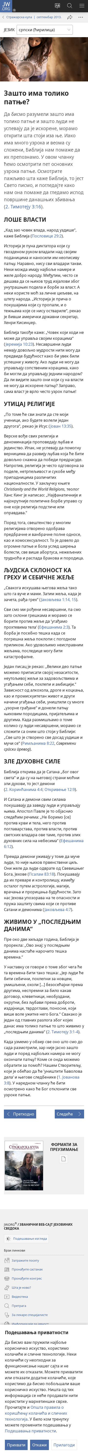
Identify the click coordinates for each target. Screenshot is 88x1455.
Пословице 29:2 (47, 236)
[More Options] (80, 17)
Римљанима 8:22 (38, 743)
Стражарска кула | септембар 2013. (33, 17)
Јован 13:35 (60, 426)
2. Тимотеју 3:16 (23, 206)
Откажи (39, 1445)
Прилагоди (64, 1445)
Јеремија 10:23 (19, 344)
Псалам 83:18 (41, 874)
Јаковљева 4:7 (57, 909)
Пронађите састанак (23, 1269)
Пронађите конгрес (23, 1279)
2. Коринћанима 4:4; (24, 789)
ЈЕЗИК (9, 29)
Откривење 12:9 (59, 789)
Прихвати (16, 1445)
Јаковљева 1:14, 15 (58, 599)
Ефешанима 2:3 (53, 627)
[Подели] (70, 17)
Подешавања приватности (30, 1431)
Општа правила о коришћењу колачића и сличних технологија (36, 1413)
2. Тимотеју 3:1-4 (62, 1032)
